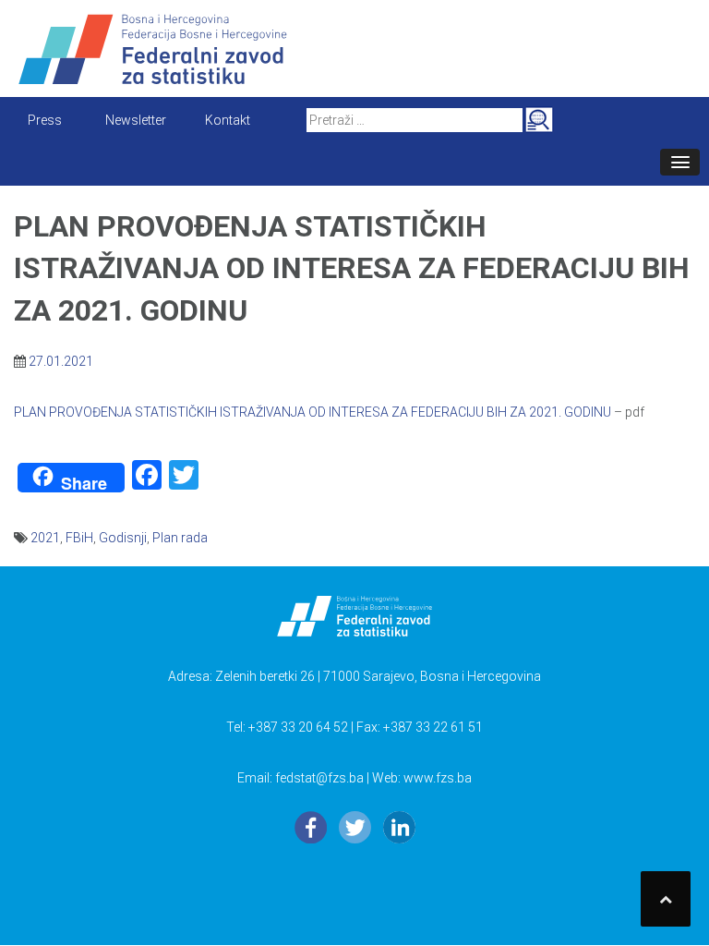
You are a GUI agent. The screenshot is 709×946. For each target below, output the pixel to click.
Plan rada (180, 537)
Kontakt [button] (227, 120)
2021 (45, 537)
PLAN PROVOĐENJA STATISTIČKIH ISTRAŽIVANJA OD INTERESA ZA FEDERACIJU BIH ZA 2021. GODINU (312, 412)
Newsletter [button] (135, 120)
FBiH (79, 537)
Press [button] (45, 120)
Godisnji (123, 537)
